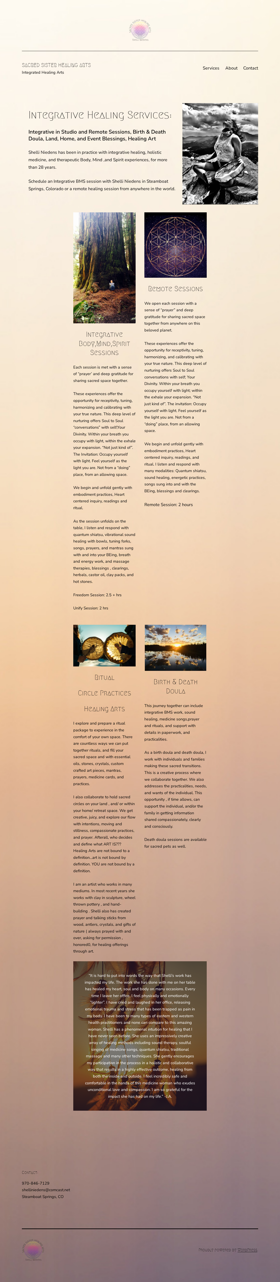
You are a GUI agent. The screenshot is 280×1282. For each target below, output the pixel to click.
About (231, 68)
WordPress (247, 1250)
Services (211, 68)
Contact (250, 68)
